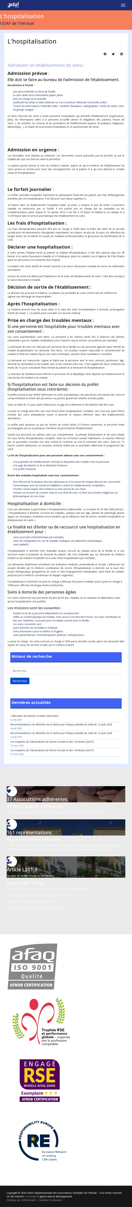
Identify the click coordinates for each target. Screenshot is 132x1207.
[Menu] (123, 5)
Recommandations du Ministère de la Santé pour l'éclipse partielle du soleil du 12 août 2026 (61, 726)
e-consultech (31, 1196)
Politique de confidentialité (21, 1200)
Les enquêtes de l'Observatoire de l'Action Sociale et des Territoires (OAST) (52, 743)
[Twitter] (113, 54)
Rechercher (20, 681)
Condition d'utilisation (50, 1200)
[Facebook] (105, 54)
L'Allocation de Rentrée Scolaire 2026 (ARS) (34, 717)
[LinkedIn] (121, 54)
